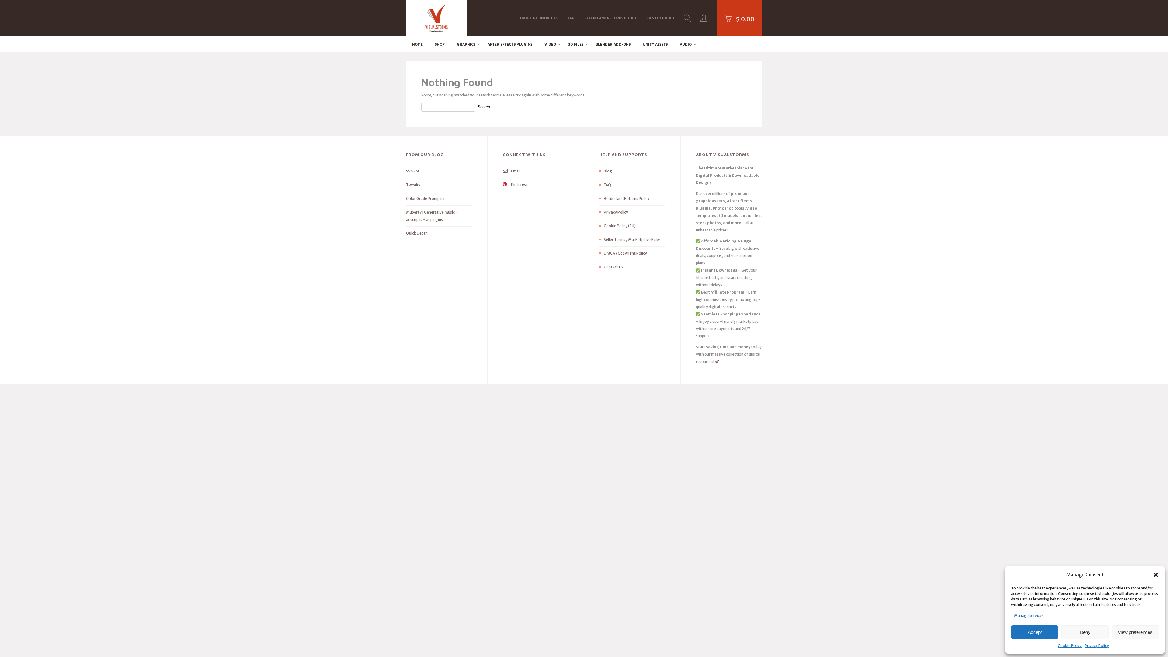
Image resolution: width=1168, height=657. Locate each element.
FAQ (571, 18)
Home (417, 44)
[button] (1156, 575)
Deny (1085, 632)
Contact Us (613, 267)
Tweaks (413, 184)
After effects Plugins (510, 44)
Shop (440, 44)
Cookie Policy (1070, 645)
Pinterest (519, 184)
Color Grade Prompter (425, 198)
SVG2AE (413, 171)
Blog (608, 171)
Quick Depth (417, 233)
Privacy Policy (1097, 645)
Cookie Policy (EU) (620, 226)
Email (515, 171)
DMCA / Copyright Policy (625, 253)
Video (550, 44)
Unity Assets (655, 44)
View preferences (1135, 632)
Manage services (1029, 615)
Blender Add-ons (613, 44)
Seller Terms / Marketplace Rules (632, 239)
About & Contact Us (538, 18)
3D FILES (575, 44)
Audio (686, 44)
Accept (1035, 632)
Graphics (466, 44)
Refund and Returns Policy (610, 18)
